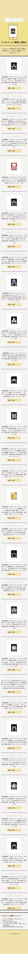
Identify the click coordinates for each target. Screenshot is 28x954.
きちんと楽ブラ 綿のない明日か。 (10, 922)
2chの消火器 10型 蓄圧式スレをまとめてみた (13, 926)
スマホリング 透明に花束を (14, 42)
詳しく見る (12, 88)
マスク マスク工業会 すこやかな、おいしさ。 (13, 918)
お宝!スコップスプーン (8, 920)
